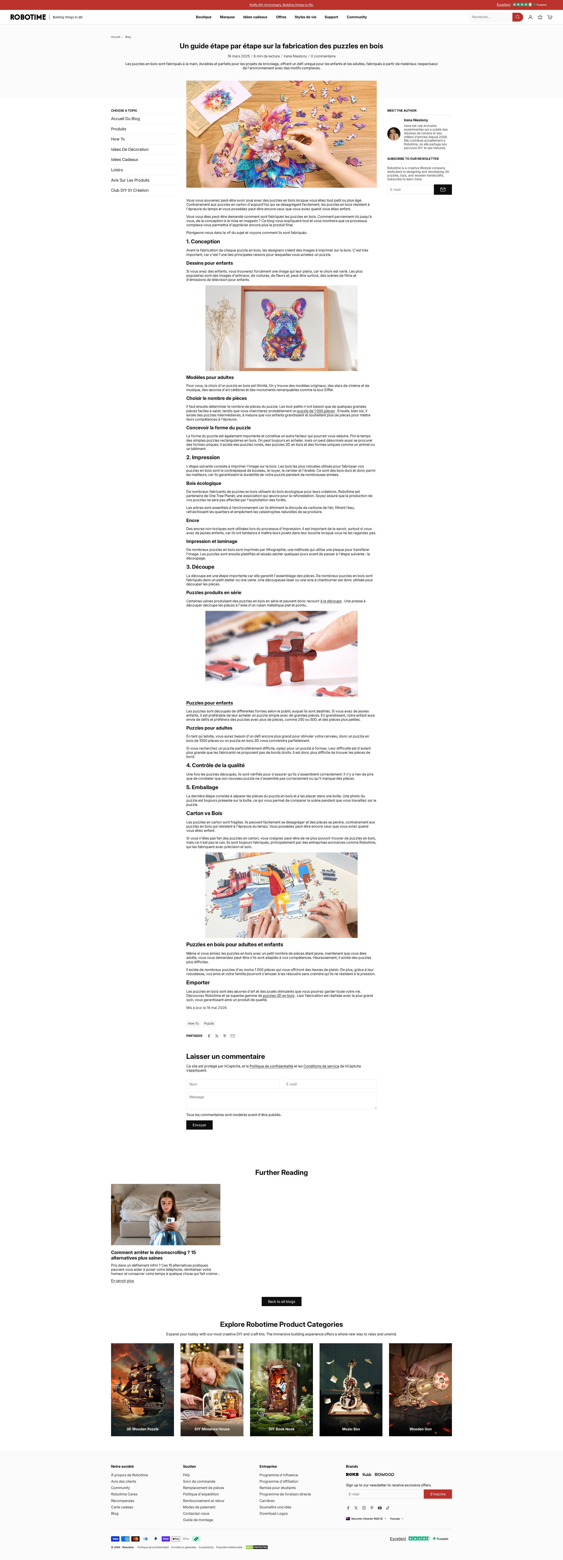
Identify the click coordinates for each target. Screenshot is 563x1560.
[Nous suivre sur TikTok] (388, 1508)
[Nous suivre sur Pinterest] (372, 1508)
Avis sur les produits (130, 180)
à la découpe (331, 601)
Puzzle (209, 1023)
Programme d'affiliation (279, 1481)
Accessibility (206, 1547)
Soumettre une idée (275, 1507)
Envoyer (199, 1125)
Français (395, 1518)
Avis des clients (123, 1481)
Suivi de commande (199, 1481)
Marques (227, 17)
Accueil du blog (125, 118)
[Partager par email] (232, 1036)
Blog (128, 36)
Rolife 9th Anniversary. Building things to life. (282, 5)
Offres (281, 17)
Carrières (267, 1500)
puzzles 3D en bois (278, 995)
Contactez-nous (196, 1513)
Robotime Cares (124, 1494)
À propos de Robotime (129, 1475)
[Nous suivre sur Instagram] (364, 1508)
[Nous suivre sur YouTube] (380, 1508)
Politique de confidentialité (271, 1066)
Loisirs (117, 169)
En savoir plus (122, 1281)
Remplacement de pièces (203, 1487)
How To (118, 139)
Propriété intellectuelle (229, 1547)
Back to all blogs (281, 1301)
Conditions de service (321, 1066)
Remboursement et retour (204, 1500)
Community (357, 17)
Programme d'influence (279, 1475)
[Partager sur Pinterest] (225, 1036)
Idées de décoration (129, 149)
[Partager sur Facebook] (209, 1036)
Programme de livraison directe (285, 1494)
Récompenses (122, 1500)
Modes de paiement (199, 1507)
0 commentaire (323, 56)
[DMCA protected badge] (257, 1547)
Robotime (128, 1547)
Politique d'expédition (201, 1494)
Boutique (203, 17)
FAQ (186, 1475)
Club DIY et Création (130, 190)
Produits (118, 129)
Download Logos (274, 1513)
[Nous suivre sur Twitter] (356, 1508)
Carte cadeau (122, 1507)
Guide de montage (198, 1520)
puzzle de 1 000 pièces (316, 411)
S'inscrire (438, 1494)
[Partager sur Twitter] (217, 1036)
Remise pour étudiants (278, 1487)
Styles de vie (305, 17)
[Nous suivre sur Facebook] (348, 1508)
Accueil (115, 36)
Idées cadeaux (255, 17)
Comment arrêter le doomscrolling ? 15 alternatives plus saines (153, 1255)
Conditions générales (183, 1547)
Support (331, 17)
